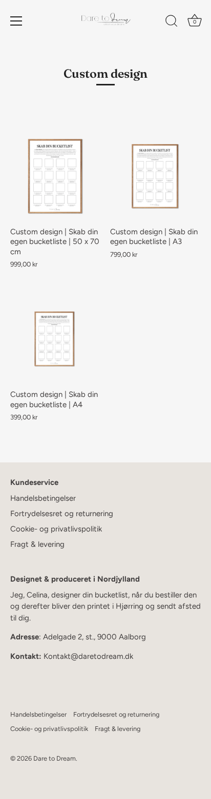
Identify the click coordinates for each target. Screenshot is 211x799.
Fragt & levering (37, 544)
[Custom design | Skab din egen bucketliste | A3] (155, 176)
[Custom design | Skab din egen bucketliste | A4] (55, 339)
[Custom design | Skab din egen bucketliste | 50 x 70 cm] (55, 176)
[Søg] (171, 22)
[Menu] (16, 21)
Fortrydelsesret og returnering (61, 513)
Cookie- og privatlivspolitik (56, 529)
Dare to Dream (54, 758)
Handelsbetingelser (43, 498)
